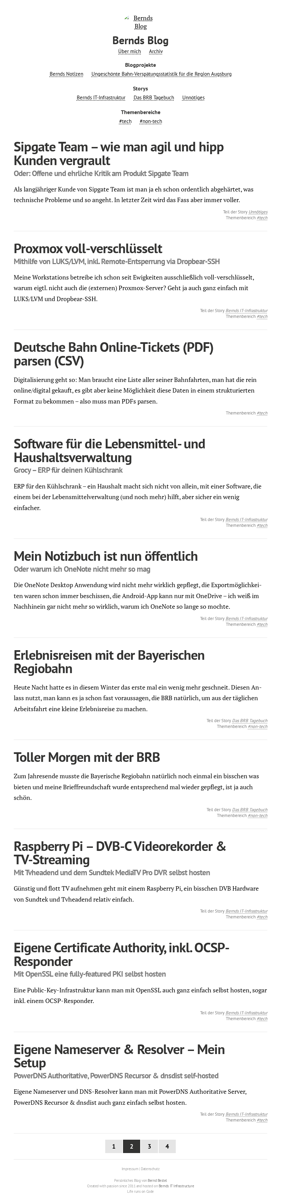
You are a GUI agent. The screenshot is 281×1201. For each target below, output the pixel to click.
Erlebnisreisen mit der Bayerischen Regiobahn (109, 661)
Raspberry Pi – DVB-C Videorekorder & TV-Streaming (120, 852)
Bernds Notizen (66, 74)
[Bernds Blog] (140, 26)
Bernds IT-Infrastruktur (101, 98)
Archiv (156, 51)
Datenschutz (150, 1168)
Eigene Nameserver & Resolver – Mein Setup (119, 1056)
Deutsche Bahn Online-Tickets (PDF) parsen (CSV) (113, 353)
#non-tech (151, 121)
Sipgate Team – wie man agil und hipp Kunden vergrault (119, 153)
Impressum (130, 1168)
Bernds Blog (140, 40)
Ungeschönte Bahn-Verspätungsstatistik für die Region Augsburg (161, 74)
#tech (125, 121)
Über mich (129, 51)
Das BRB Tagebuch (154, 98)
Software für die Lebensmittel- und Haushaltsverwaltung (109, 450)
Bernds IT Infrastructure (176, 1186)
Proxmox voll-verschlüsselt (88, 248)
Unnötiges (193, 98)
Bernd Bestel (157, 1180)
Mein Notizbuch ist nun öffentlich (106, 556)
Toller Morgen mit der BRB (87, 757)
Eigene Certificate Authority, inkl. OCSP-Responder (121, 954)
